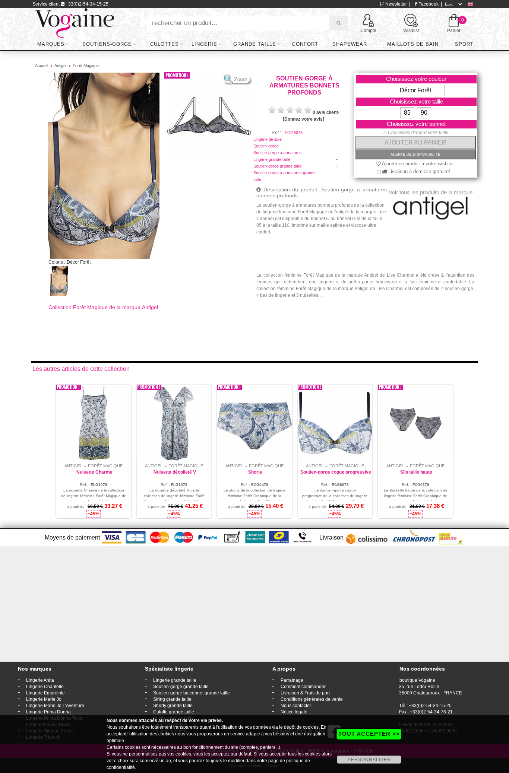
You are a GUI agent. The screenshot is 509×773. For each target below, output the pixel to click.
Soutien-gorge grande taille (277, 166)
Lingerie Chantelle (45, 686)
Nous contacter (296, 705)
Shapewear (349, 44)
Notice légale (294, 712)
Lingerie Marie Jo (43, 699)
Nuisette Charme (94, 472)
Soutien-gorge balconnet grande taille (191, 693)
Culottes (164, 44)
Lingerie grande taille (271, 159)
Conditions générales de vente (312, 699)
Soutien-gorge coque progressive (335, 472)
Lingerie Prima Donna (48, 712)
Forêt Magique (86, 65)
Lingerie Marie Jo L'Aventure (55, 705)
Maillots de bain (413, 44)
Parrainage (292, 680)
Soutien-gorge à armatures (277, 152)
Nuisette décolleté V (175, 472)
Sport (464, 44)
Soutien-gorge (266, 146)
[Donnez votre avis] (303, 119)
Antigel (60, 65)
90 (424, 112)
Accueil (41, 65)
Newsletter (395, 4)
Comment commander (303, 686)
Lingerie (204, 44)
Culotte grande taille (173, 712)
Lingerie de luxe (267, 139)
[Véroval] (74, 22)
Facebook (428, 4)
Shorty (255, 472)
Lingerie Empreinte (45, 693)
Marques (50, 44)
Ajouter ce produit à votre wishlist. (418, 163)
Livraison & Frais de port (305, 693)
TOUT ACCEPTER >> (369, 734)
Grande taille (254, 44)
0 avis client (325, 112)
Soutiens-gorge (107, 44)
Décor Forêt (415, 90)
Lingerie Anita (40, 680)
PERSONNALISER (369, 759)
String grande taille (172, 699)
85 (407, 112)
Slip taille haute (416, 472)
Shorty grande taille (173, 705)
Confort (305, 44)
